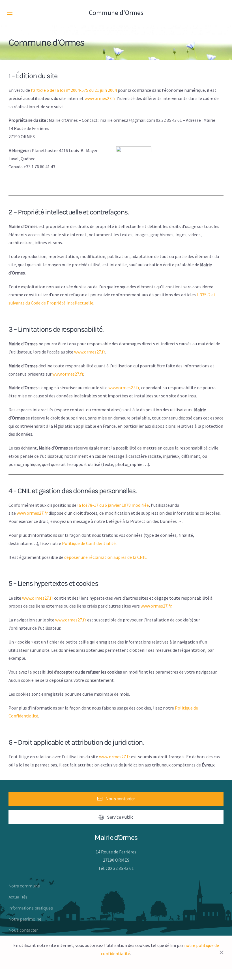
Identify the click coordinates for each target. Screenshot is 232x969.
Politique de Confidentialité (89, 543)
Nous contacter (120, 798)
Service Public (120, 817)
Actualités (17, 897)
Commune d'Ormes (116, 12)
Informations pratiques (30, 908)
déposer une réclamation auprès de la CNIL (105, 557)
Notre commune (24, 886)
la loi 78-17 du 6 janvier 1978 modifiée (113, 505)
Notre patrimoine (24, 919)
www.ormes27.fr (100, 98)
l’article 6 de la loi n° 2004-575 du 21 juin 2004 (74, 90)
